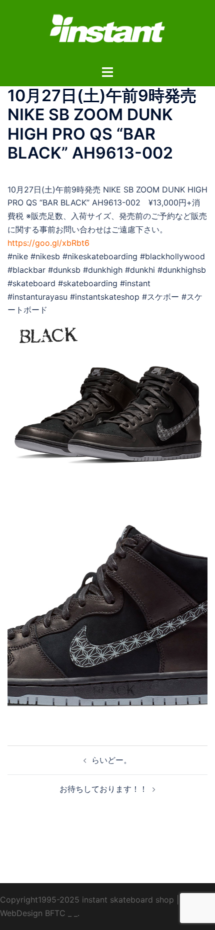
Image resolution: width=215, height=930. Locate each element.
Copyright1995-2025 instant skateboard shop (87, 900)
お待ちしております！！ (104, 789)
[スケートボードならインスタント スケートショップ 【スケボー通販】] (107, 31)
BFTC (55, 913)
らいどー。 (112, 760)
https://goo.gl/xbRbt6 (49, 243)
